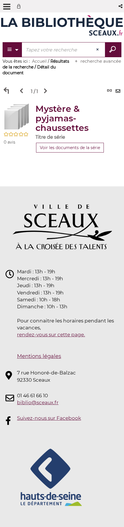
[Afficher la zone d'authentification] (20, 6)
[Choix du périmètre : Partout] (12, 49)
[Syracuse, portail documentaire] (62, 25)
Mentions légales (39, 356)
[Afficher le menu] (7, 6)
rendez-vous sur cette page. (51, 334)
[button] (121, 6)
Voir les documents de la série (70, 147)
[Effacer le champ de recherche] (98, 49)
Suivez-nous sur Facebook (49, 418)
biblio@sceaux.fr (38, 402)
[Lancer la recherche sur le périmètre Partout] (113, 49)
